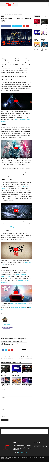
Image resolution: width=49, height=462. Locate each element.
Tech (13, 382)
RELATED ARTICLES (6, 362)
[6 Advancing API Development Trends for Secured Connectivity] (16, 368)
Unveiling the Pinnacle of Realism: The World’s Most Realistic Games (5, 386)
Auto (10, 11)
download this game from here (13, 227)
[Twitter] (47, 1)
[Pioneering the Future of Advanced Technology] (27, 380)
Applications (10, 457)
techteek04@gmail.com (23, 452)
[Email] (12, 328)
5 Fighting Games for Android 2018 (11, 338)
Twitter (13, 307)
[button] (46, 9)
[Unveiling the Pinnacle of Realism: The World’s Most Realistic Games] (5, 380)
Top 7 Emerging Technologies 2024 (44, 49)
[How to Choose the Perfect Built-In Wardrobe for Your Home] (37, 21)
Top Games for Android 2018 (21, 343)
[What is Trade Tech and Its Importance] (16, 380)
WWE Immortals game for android (7, 344)
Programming (14, 371)
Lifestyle (14, 11)
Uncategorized (44, 34)
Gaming (2, 371)
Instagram (24, 307)
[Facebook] (39, 1)
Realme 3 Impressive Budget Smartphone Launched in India (25, 357)
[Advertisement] (33, 4)
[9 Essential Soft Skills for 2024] (37, 44)
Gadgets (15, 457)
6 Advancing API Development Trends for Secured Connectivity (16, 374)
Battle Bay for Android (22, 338)
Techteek (2, 457)
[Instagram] (41, 1)
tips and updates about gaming (18, 303)
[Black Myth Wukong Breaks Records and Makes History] (5, 368)
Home (2, 14)
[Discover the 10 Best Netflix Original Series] (27, 368)
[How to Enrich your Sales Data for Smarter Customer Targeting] (44, 32)
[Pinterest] (43, 1)
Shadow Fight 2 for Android (17, 341)
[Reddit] (45, 1)
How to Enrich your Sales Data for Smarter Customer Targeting (44, 38)
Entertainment (4, 11)
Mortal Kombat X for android (6, 341)
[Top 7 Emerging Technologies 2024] (44, 44)
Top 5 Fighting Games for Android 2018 (8, 343)
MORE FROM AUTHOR (16, 362)
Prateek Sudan (6, 324)
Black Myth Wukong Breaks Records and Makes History (5, 374)
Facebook (17, 307)
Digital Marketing (25, 457)
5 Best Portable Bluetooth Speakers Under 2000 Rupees (7, 357)
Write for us (19, 11)
